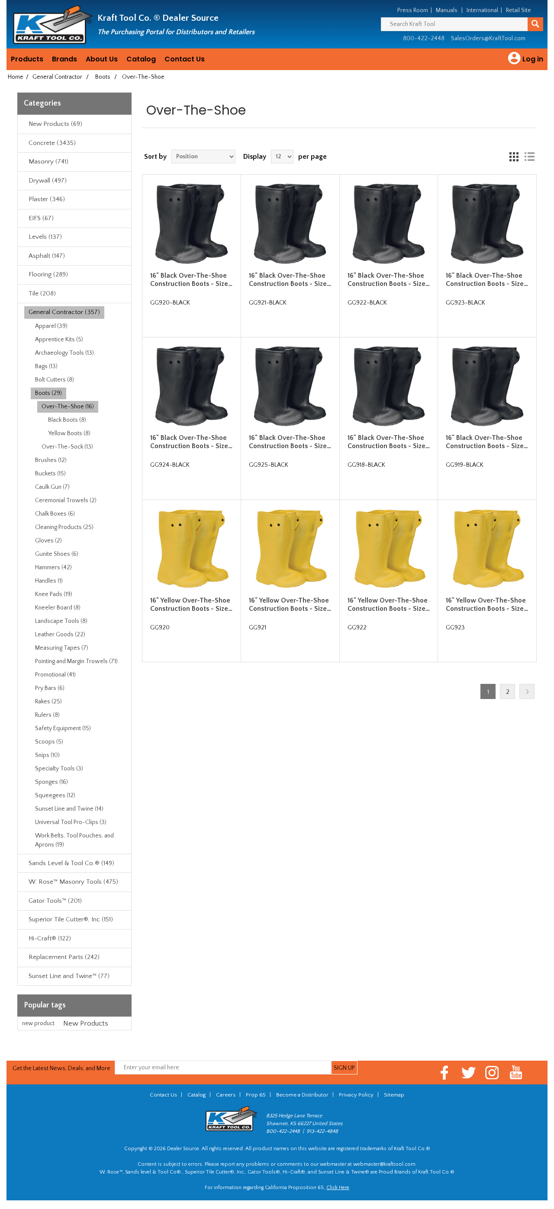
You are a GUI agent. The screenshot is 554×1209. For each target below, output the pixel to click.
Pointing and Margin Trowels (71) (76, 661)
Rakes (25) (48, 701)
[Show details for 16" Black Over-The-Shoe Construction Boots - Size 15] (290, 386)
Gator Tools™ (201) (55, 900)
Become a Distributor (302, 1095)
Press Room (412, 10)
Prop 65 (256, 1095)
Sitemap (394, 1095)
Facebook (444, 1072)
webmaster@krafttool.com (384, 1164)
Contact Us (184, 59)
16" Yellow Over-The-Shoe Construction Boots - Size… (191, 604)
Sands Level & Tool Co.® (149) (71, 863)
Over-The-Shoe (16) (68, 406)
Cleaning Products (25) (64, 527)
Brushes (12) (51, 460)
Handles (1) (49, 580)
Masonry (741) (48, 161)
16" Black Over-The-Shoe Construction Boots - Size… (191, 280)
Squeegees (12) (55, 795)
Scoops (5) (49, 741)
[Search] (535, 24)
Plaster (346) (47, 199)
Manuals (446, 10)
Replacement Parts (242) (64, 957)
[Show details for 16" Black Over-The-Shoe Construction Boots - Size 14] (191, 386)
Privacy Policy (356, 1095)
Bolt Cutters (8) (54, 379)
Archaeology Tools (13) (64, 353)
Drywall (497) (48, 180)
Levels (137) (45, 237)
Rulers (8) (47, 715)
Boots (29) (48, 393)
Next (527, 691)
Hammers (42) (53, 567)
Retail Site (518, 10)
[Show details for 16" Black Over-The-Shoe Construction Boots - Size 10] (191, 224)
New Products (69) (55, 124)
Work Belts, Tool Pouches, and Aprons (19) (74, 840)
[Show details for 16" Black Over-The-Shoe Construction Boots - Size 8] (389, 386)
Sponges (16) (51, 782)
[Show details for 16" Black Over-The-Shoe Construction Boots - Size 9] (487, 386)
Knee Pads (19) (53, 594)
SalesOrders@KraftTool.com (488, 38)
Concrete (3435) (52, 143)
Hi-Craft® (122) (50, 938)
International (482, 10)
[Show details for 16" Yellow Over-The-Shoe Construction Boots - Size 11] (290, 549)
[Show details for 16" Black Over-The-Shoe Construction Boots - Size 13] (487, 224)
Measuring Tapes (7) (61, 648)
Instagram (492, 1072)
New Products (85, 1023)
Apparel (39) (51, 326)
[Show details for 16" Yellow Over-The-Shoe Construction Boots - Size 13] (487, 549)
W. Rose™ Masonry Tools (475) (73, 881)
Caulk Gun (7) (52, 487)
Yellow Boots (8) (69, 433)
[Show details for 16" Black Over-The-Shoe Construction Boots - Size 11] (290, 224)
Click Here (337, 1187)
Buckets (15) (50, 473)
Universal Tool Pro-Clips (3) (70, 822)
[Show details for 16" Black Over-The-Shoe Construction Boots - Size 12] (389, 224)
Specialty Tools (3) (59, 768)
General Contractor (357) (64, 312)
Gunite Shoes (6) (56, 554)
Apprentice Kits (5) (59, 339)
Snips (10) (47, 755)
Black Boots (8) (67, 420)
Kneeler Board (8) (58, 607)
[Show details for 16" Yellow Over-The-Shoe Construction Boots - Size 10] (191, 549)
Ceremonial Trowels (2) (66, 500)
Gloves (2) (48, 540)
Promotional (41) (55, 674)
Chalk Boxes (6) (55, 513)
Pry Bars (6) (49, 688)
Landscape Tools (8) (61, 621)
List (529, 157)
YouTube (516, 1072)
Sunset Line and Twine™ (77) (69, 976)
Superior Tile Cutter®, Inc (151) (71, 919)
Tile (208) (42, 293)
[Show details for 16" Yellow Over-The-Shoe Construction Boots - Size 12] (389, 549)
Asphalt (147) (47, 256)
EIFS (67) (41, 218)
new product (38, 1023)
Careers (225, 1095)
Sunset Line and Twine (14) (69, 808)
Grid (514, 157)
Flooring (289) (48, 274)
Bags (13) (46, 366)
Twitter (468, 1072)
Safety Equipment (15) (63, 728)
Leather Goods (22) (60, 634)
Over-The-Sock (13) (67, 446)
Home (15, 77)
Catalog (141, 59)
